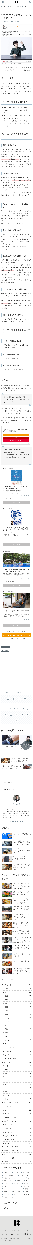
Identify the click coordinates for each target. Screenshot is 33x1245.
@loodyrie (16, 388)
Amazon (15, 434)
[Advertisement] (16, 670)
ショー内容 (24, 1231)
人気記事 (5, 650)
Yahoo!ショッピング (15, 440)
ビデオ (13, 1234)
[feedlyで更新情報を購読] (27, 714)
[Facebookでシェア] (13, 698)
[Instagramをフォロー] (11, 714)
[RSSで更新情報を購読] (16, 720)
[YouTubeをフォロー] (16, 714)
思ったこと (6, 646)
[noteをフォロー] (22, 714)
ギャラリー (5, 1234)
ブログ (19, 1234)
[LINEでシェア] (25, 698)
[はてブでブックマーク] (19, 698)
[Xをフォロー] (5, 714)
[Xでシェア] (8, 698)
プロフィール (15, 1231)
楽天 (16, 437)
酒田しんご (16, 804)
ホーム (7, 1231)
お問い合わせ (27, 1234)
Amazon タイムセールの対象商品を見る (16, 635)
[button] (29, 783)
